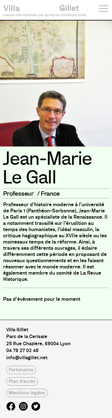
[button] (21, 370)
